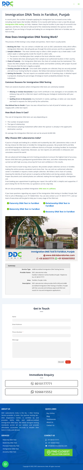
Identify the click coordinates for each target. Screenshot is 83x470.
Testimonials (51, 419)
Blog (48, 416)
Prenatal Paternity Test (11, 446)
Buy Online (51, 413)
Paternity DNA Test (9, 440)
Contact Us (50, 425)
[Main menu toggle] (79, 4)
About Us (50, 422)
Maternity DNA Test (10, 443)
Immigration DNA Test (11, 449)
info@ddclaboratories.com (57, 446)
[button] (5, 464)
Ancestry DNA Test (9, 452)
